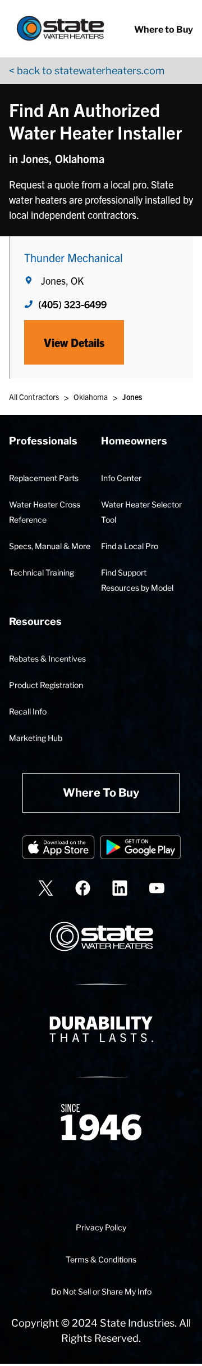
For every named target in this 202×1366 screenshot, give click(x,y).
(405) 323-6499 (72, 304)
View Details (74, 342)
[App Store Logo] (58, 849)
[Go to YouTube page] (156, 888)
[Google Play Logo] (140, 849)
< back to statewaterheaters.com (86, 71)
